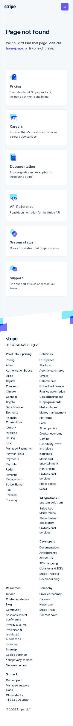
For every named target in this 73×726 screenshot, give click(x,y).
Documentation (49, 547)
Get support (14, 680)
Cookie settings (16, 654)
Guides (10, 594)
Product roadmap (50, 594)
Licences (12, 644)
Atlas (9, 365)
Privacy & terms (16, 624)
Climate (11, 391)
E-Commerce (48, 381)
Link (8, 443)
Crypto (10, 402)
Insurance (45, 454)
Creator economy (50, 433)
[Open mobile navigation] (65, 6)
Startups (45, 365)
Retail (43, 489)
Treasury (12, 500)
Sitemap (11, 649)
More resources (16, 665)
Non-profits (47, 469)
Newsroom (46, 604)
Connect (11, 397)
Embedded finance (51, 386)
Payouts (11, 464)
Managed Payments (19, 448)
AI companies (48, 428)
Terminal (11, 495)
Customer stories (17, 599)
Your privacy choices (19, 660)
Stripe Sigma (14, 484)
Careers (44, 599)
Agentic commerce (51, 370)
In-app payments (50, 402)
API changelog (48, 563)
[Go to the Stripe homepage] (10, 339)
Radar (9, 469)
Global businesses (51, 397)
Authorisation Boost (19, 370)
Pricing (10, 360)
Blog (9, 604)
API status (46, 558)
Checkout (12, 386)
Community (13, 609)
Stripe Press (47, 609)
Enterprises (46, 360)
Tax (8, 489)
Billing (9, 376)
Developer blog (49, 579)
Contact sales (48, 615)
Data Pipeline (14, 407)
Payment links (15, 454)
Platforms (45, 418)
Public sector (48, 483)
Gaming (44, 439)
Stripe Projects (49, 573)
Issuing (10, 438)
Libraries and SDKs (51, 568)
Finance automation (52, 391)
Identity (11, 427)
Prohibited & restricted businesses (14, 634)
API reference (48, 552)
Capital (10, 381)
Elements (12, 412)
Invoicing (11, 433)
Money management (52, 412)
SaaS (42, 423)
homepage (14, 48)
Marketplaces (48, 407)
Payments (12, 459)
